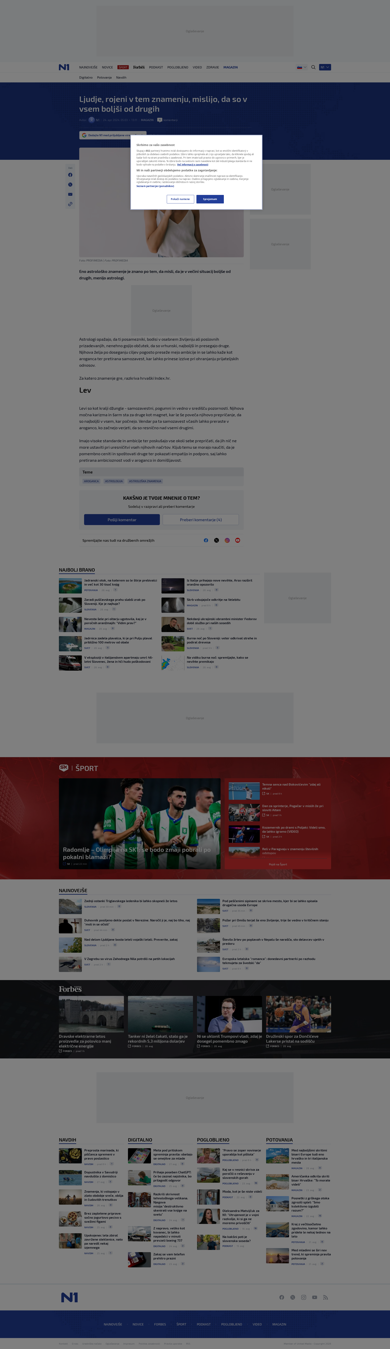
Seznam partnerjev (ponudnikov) (155, 186)
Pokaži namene (180, 199)
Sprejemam (210, 199)
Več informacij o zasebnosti (192, 164)
